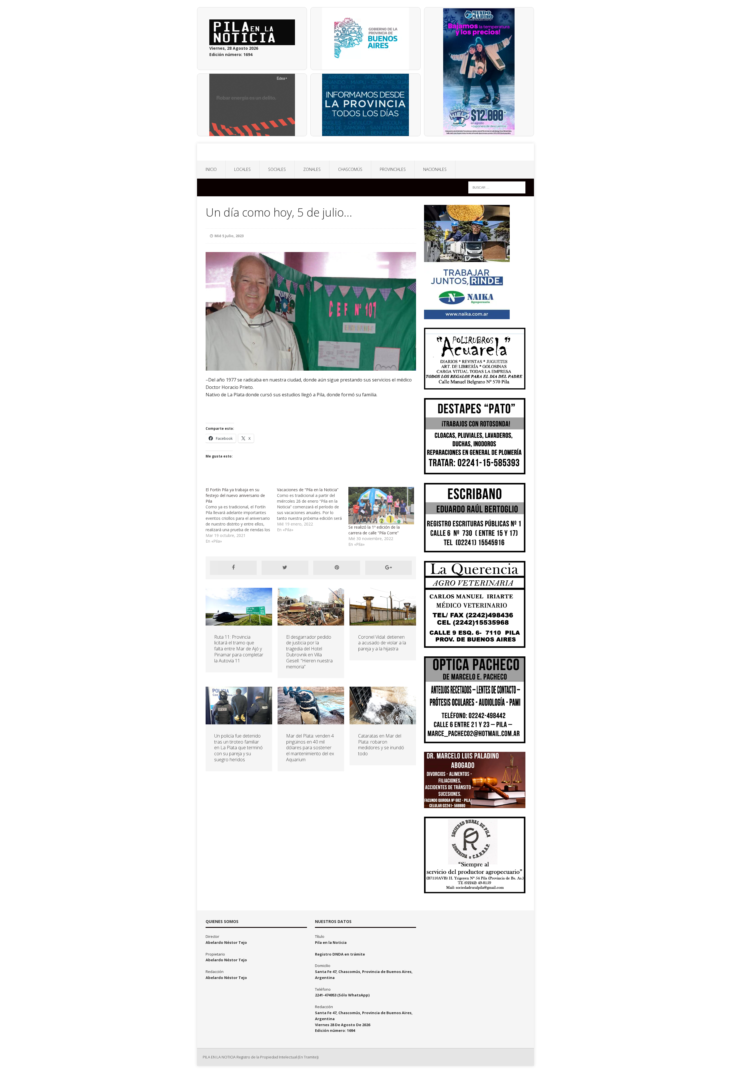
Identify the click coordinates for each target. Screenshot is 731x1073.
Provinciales (393, 169)
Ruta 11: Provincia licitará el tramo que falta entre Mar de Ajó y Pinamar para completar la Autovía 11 (238, 649)
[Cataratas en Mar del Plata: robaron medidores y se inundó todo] (383, 721)
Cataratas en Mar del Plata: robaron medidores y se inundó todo (381, 745)
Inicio (211, 169)
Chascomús (350, 169)
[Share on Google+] (388, 568)
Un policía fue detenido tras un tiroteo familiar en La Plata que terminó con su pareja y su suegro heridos (238, 748)
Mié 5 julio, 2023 (229, 235)
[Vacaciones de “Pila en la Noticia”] (312, 510)
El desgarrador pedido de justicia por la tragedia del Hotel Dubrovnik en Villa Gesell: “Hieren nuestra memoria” (309, 652)
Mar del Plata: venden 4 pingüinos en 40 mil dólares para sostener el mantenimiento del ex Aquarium (310, 748)
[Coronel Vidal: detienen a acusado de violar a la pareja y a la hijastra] (383, 622)
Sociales (277, 169)
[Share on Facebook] (233, 568)
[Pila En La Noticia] (365, 152)
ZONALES (312, 169)
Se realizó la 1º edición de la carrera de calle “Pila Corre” (374, 529)
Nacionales (435, 169)
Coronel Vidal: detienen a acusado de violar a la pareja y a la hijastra (382, 643)
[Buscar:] (496, 187)
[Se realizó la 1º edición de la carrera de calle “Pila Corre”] (381, 505)
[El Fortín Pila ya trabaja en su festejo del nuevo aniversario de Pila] (241, 515)
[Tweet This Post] (285, 568)
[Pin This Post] (336, 568)
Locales (242, 169)
